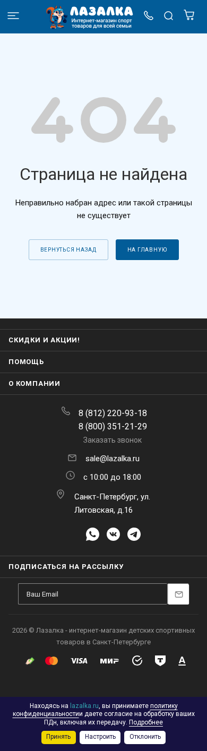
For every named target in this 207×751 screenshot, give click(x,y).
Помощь (26, 362)
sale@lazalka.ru (112, 458)
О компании (34, 383)
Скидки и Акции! (44, 340)
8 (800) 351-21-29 (113, 426)
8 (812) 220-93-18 (113, 413)
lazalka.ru (84, 706)
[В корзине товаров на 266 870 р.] (189, 17)
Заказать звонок (112, 440)
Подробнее (146, 722)
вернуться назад (68, 250)
